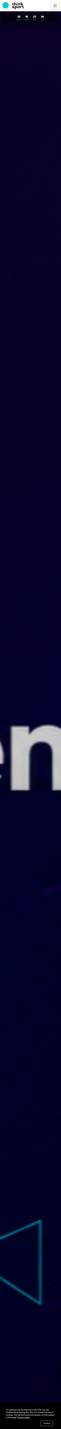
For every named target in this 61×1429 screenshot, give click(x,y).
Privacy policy (23, 1418)
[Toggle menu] (55, 5)
